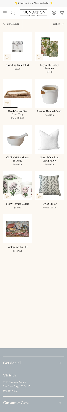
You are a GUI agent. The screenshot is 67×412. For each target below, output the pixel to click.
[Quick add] (7, 57)
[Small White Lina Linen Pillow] (49, 139)
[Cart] (62, 12)
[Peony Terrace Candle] (17, 185)
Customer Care (16, 402)
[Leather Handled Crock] (49, 93)
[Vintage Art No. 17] (17, 228)
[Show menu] (5, 12)
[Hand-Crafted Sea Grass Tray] (17, 93)
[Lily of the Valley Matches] (49, 46)
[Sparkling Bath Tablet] (17, 46)
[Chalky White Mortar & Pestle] (17, 139)
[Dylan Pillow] (49, 185)
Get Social (12, 362)
